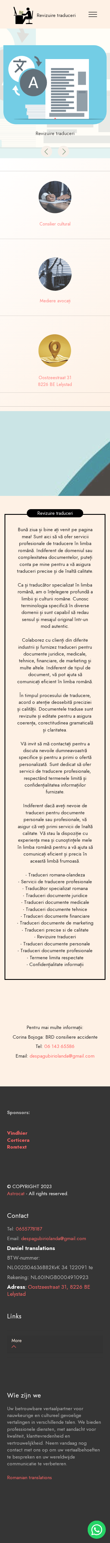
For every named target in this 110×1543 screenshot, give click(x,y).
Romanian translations (29, 1477)
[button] (46, 151)
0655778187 (29, 1228)
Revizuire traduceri (56, 15)
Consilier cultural (55, 224)
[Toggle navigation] (93, 14)
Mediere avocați (55, 301)
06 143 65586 (59, 1046)
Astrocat (16, 1193)
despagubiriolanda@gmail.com (62, 1056)
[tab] (55, 1344)
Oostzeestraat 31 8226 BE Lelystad (55, 381)
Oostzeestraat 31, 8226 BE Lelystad (48, 1290)
